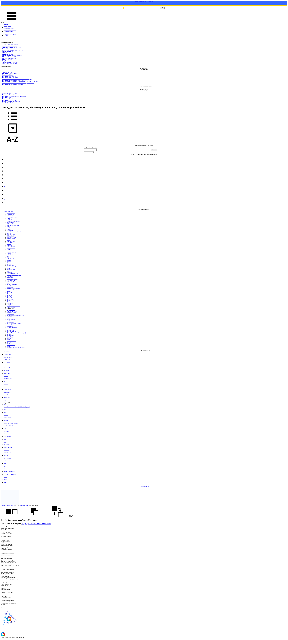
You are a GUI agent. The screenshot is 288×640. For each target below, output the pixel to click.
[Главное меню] (12, 20)
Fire (7, 262)
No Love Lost (10, 303)
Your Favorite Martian (9, 425)
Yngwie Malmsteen (23, 505)
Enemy (8, 256)
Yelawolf (6, 384)
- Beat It (8, 51)
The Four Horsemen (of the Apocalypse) (16, 333)
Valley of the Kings (11, 341)
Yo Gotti (6, 455)
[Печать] (70, 517)
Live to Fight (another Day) (13, 288)
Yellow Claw (7, 444)
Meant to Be (9, 297)
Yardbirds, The (7, 452)
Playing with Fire (11, 310)
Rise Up (8, 318)
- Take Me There (8, 52)
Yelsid (5, 482)
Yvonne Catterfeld (8, 447)
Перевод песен (7, 26)
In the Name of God (11, 281)
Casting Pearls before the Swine (14, 232)
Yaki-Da (6, 376)
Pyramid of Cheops (11, 312)
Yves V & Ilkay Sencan (9, 471)
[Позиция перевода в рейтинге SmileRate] (72, 517)
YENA (5, 400)
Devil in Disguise (11, 246)
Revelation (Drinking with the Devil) (15, 315)
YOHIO (6, 415)
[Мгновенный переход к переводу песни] (12, 132)
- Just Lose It (7, 59)
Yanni (5, 409)
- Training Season (9, 58)
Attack (8, 218)
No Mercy (9, 304)
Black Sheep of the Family (13, 225)
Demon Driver (10, 245)
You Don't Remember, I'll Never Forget (16, 347)
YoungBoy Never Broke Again (11, 423)
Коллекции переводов (9, 32)
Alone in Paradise (11, 213)
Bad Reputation (10, 219)
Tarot (8, 328)
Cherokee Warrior (11, 234)
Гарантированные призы (10, 30)
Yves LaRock (7, 397)
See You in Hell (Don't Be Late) (14, 323)
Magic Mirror (10, 293)
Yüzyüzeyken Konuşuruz (10, 474)
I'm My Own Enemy (11, 280)
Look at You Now (11, 289)
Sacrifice (9, 320)
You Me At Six (7, 368)
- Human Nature (10, 62)
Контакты (6, 36)
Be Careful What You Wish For (14, 221)
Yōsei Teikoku (7, 436)
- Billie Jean (9, 46)
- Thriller (7, 72)
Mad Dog (9, 291)
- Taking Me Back (9, 73)
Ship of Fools (10, 326)
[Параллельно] (12, 517)
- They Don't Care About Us (13, 55)
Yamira (5, 477)
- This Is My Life (9, 76)
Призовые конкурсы (9, 28)
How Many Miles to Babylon (14, 275)
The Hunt (9, 334)
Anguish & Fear (10, 214)
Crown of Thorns (11, 238)
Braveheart (9, 227)
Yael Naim (6, 450)
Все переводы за (145, 86)
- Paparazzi (7, 60)
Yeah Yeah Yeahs (8, 359)
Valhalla (8, 339)
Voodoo (8, 343)
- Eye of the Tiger (11, 101)
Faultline (9, 260)
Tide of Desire (10, 337)
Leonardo (9, 285)
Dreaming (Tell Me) (11, 252)
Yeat (5, 463)
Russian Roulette (11, 319)
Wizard (8, 346)
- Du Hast (7, 54)
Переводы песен (10, 505)
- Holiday (7, 97)
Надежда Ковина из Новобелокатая (36, 524)
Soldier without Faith (12, 327)
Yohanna (6, 469)
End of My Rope (11, 254)
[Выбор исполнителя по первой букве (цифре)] (12, 144)
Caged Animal (10, 230)
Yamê (5, 442)
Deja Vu (9, 244)
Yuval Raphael (7, 458)
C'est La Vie (9, 229)
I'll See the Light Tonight (12, 279)
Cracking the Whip (11, 237)
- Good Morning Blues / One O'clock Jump (20, 81)
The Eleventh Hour (11, 331)
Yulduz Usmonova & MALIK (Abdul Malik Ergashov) (17, 407)
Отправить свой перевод (10, 34)
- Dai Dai (10, 44)
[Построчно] (34, 517)
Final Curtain (10, 261)
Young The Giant (8, 378)
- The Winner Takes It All (9, 63)
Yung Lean (6, 351)
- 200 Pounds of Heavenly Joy (17, 79)
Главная (6, 24)
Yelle (5, 386)
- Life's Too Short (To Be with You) (18, 83)
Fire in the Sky (10, 265)
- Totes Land (7, 103)
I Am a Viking (10, 276)
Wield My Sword (11, 345)
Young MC (6, 420)
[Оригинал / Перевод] (57, 517)
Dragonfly (9, 249)
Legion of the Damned (12, 284)
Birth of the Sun (10, 223)
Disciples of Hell (11, 248)
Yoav (5, 466)
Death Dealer (10, 242)
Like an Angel (10, 287)
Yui (4, 433)
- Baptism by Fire (14, 80)
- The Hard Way (11, 47)
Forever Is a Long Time (12, 267)
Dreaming (9, 250)
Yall (4, 381)
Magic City (9, 292)
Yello (5, 412)
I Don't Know (10, 277)
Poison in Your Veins (11, 311)
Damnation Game (11, 241)
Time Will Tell (10, 338)
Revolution (9, 316)
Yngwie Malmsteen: (8, 211)
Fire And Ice (10, 264)
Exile (8, 257)
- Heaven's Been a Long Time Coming (14, 96)
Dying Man (9, 253)
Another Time (10, 215)
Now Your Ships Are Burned (13, 306)
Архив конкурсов (8, 31)
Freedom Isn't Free (11, 269)
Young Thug (7, 394)
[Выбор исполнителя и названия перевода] (12, 121)
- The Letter (8, 98)
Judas (8, 283)
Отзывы (6, 35)
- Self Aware (8, 48)
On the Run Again (11, 307)
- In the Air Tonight (9, 93)
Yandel (5, 404)
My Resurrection (11, 302)
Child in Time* (10, 236)
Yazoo (5, 479)
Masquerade (9, 296)
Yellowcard (6, 370)
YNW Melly (7, 362)
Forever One (10, 268)
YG (4, 365)
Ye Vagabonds (7, 460)
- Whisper (7, 75)
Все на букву (145, 486)
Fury (8, 271)
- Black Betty (8, 94)
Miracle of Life (10, 300)
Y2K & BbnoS (7, 389)
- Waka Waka (12, 50)
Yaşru (5, 439)
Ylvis (5, 428)
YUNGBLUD (7, 354)
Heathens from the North (12, 273)
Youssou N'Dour (8, 357)
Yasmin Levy (7, 392)
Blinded (8, 226)
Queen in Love (10, 314)
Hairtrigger (9, 272)
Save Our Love (10, 322)
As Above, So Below (12, 217)
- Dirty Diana (9, 56)
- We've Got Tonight (10, 77)
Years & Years (7, 373)
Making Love (10, 295)
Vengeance (9, 342)
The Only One (10, 335)
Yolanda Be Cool (8, 417)
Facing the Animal (11, 258)
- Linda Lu (12, 84)
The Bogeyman (10, 330)
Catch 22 (9, 233)
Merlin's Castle (10, 299)
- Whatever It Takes (9, 100)
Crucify (8, 240)
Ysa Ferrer (6, 431)
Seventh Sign (10, 324)
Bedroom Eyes (10, 222)
